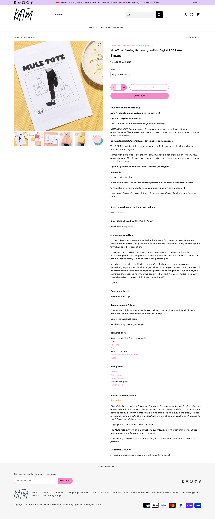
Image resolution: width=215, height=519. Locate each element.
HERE (121, 212)
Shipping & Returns (79, 492)
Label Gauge (117, 378)
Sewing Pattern (147, 45)
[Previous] (9, 139)
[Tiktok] (32, 2)
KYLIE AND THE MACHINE (123, 45)
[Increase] (124, 87)
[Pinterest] (27, 2)
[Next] (106, 139)
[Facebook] (15, 2)
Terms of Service (102, 492)
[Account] (185, 15)
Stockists (61, 492)
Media (113, 69)
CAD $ (194, 2)
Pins (112, 348)
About (35, 492)
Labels (113, 371)
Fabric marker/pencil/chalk (124, 354)
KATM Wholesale (140, 492)
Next (198, 37)
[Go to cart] (198, 15)
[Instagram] (23, 2)
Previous (190, 37)
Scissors (114, 344)
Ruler (113, 357)
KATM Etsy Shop (52, 495)
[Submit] (159, 14)
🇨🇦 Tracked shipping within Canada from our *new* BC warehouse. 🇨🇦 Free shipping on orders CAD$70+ (107, 2)
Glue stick (115, 375)
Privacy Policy (120, 492)
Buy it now (139, 96)
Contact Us (47, 492)
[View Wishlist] (192, 15)
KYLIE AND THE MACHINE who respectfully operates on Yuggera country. (66, 504)
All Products (29, 37)
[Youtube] (19, 2)
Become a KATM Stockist (165, 492)
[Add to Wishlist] (100, 45)
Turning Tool (117, 385)
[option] (21, 139)
